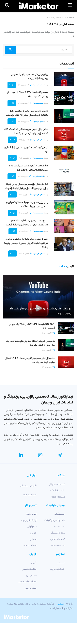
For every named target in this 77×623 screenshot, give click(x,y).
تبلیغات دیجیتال (57, 484)
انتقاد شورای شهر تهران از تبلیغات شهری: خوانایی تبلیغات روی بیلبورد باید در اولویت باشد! (26, 243)
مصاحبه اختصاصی (27, 582)
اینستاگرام (59, 514)
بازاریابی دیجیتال (28, 486)
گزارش (33, 563)
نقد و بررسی (31, 588)
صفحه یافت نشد (54, 18)
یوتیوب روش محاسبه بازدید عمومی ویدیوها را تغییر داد (29, 76)
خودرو (33, 533)
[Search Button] (10, 50)
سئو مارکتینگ (58, 533)
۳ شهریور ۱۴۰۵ (23, 85)
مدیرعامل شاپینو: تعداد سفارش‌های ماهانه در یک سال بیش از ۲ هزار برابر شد (27, 113)
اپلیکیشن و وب (29, 520)
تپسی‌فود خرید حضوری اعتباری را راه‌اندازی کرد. (26, 149)
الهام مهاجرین (38, 176)
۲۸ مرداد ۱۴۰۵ (24, 253)
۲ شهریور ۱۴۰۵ (24, 139)
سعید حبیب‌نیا (39, 85)
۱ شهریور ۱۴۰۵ (24, 194)
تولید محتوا (59, 527)
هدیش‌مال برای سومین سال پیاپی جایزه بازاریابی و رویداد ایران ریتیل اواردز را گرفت (26, 186)
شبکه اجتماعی (57, 539)
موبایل (33, 539)
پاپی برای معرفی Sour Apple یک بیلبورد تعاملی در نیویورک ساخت (26, 204)
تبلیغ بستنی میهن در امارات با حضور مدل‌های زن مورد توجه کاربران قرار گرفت (27, 223)
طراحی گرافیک (57, 491)
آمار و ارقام (31, 514)
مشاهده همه (58, 497)
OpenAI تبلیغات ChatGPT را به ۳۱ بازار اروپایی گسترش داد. (27, 94)
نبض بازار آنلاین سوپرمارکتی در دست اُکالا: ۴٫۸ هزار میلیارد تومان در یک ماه (26, 131)
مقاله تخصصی (29, 569)
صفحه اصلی (69, 18)
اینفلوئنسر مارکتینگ (54, 520)
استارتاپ (61, 563)
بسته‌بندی (31, 575)
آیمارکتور (61, 604)
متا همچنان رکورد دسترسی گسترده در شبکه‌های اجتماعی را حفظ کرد (28, 168)
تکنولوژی (32, 527)
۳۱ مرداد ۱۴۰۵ (24, 231)
